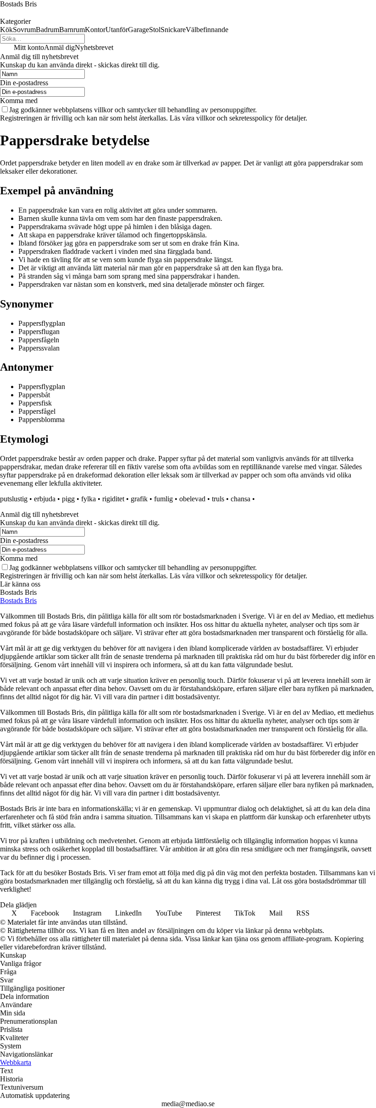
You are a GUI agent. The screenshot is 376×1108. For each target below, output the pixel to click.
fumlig (163, 499)
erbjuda (44, 499)
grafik (139, 499)
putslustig (14, 499)
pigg (68, 499)
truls (218, 499)
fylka (88, 499)
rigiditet (113, 499)
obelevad (192, 499)
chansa (240, 499)
